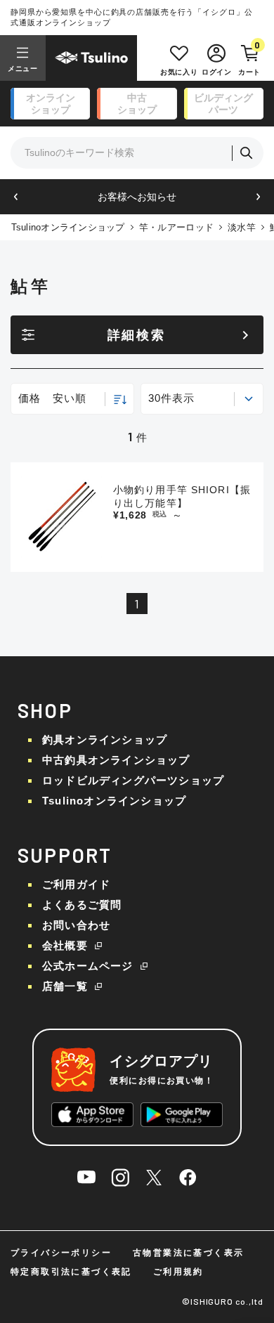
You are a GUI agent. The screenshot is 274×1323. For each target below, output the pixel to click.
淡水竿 (242, 227)
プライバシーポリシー (61, 1253)
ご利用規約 (178, 1272)
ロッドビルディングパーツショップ (133, 780)
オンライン (50, 103)
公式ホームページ (87, 966)
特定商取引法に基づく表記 (71, 1272)
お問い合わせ (76, 925)
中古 (137, 103)
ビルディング (223, 103)
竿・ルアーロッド (176, 227)
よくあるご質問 (82, 905)
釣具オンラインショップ (104, 739)
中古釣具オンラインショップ (116, 760)
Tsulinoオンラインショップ (68, 227)
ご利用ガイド (76, 884)
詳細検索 (136, 335)
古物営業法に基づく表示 (188, 1253)
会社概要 (65, 945)
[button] (16, 197)
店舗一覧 (65, 986)
